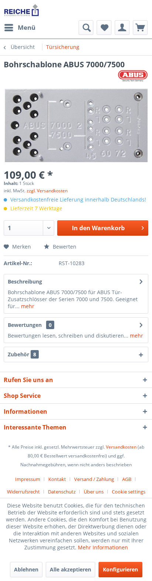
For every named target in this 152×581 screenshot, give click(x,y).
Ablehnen (26, 569)
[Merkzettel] (104, 27)
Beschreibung (25, 281)
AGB (126, 479)
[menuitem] (19, 27)
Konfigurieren (120, 569)
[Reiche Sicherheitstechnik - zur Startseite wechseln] (21, 10)
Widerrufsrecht (23, 491)
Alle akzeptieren (70, 569)
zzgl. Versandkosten (47, 191)
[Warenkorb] (140, 27)
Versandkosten (121, 447)
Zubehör (22, 354)
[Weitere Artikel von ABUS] (132, 75)
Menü (26, 27)
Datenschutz (62, 491)
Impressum (27, 479)
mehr (27, 306)
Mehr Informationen (103, 547)
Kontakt (57, 479)
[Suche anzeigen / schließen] (86, 27)
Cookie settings (128, 491)
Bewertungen (25, 324)
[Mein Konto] (122, 27)
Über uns (94, 491)
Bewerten (63, 246)
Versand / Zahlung (94, 479)
